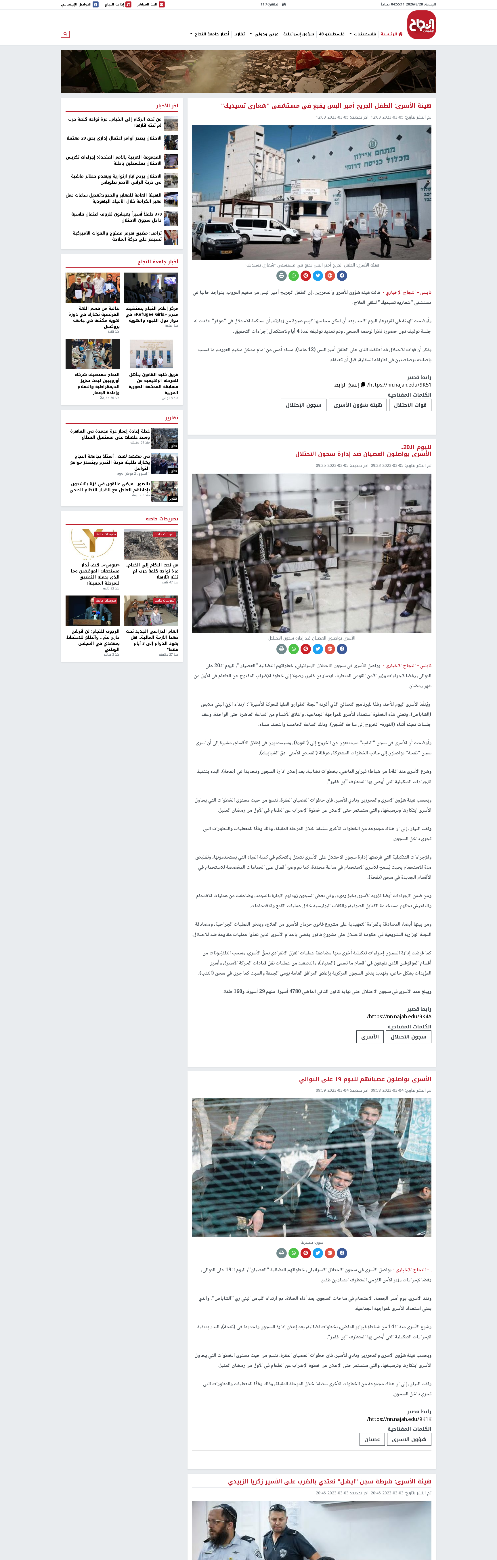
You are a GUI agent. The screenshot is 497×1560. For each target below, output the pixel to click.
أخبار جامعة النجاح (211, 34)
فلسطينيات (364, 34)
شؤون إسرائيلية (298, 34)
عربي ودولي (265, 34)
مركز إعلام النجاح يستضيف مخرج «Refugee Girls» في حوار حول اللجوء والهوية (151, 314)
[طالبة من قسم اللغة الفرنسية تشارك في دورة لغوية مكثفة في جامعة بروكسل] (93, 288)
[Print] (281, 276)
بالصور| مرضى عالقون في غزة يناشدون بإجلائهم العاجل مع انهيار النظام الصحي (110, 487)
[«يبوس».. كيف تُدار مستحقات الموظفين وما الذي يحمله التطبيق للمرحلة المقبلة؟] (93, 544)
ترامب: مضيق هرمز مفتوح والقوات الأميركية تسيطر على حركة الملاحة (117, 236)
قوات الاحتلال (410, 405)
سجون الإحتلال (304, 405)
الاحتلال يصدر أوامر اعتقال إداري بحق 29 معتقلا (114, 138)
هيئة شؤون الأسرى (358, 405)
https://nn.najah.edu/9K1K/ (399, 1419)
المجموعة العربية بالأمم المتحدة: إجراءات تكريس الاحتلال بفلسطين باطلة (114, 160)
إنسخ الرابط (347, 385)
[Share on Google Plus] (330, 276)
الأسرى (370, 1037)
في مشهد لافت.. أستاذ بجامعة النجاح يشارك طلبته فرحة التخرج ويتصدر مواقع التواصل (110, 462)
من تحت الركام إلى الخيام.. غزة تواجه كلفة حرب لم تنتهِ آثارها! (115, 122)
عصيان (372, 1439)
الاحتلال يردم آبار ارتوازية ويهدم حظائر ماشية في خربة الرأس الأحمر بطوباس (116, 179)
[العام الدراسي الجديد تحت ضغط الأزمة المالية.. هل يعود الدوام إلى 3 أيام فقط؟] (151, 611)
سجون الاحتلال (409, 1037)
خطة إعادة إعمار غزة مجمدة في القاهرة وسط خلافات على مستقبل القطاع (110, 434)
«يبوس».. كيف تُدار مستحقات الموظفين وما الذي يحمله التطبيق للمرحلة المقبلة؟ (95, 574)
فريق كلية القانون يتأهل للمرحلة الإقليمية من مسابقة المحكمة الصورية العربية (153, 384)
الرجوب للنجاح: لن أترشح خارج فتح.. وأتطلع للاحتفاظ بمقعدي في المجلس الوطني (93, 640)
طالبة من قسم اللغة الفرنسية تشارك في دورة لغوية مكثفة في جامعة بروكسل (94, 317)
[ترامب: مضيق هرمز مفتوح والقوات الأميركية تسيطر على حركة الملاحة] (171, 237)
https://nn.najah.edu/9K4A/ (399, 1016)
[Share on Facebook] (342, 276)
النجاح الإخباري (421, 24)
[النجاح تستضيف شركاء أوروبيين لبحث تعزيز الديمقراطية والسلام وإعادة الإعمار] (93, 354)
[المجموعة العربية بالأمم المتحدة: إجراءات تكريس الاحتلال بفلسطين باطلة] (171, 161)
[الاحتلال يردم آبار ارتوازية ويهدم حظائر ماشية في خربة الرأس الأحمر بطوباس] (171, 180)
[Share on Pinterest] (306, 276)
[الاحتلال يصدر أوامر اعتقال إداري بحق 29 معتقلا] (171, 142)
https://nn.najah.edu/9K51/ (399, 385)
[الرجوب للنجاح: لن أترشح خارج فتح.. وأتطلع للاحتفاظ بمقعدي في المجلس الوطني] (93, 611)
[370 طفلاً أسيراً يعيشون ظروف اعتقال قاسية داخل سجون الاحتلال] (171, 218)
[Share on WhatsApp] (293, 276)
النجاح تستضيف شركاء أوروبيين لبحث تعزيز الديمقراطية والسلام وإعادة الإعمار (97, 384)
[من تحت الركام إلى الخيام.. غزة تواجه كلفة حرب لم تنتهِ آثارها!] (171, 123)
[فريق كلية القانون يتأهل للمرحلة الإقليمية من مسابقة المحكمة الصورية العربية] (151, 354)
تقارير (239, 34)
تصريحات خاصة (162, 519)
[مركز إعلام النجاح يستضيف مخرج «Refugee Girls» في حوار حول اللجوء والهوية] (151, 288)
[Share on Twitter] (318, 276)
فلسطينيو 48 (332, 34)
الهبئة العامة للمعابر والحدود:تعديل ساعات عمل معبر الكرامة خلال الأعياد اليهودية (114, 198)
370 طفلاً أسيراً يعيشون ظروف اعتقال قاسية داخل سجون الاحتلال (116, 217)
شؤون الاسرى (409, 1439)
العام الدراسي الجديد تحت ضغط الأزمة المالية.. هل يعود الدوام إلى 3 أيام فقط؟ (152, 640)
